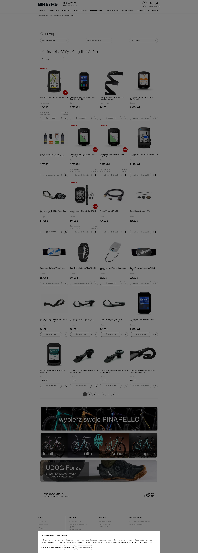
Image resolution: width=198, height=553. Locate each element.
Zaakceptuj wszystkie (85, 547)
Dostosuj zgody (69, 547)
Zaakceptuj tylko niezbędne (52, 547)
